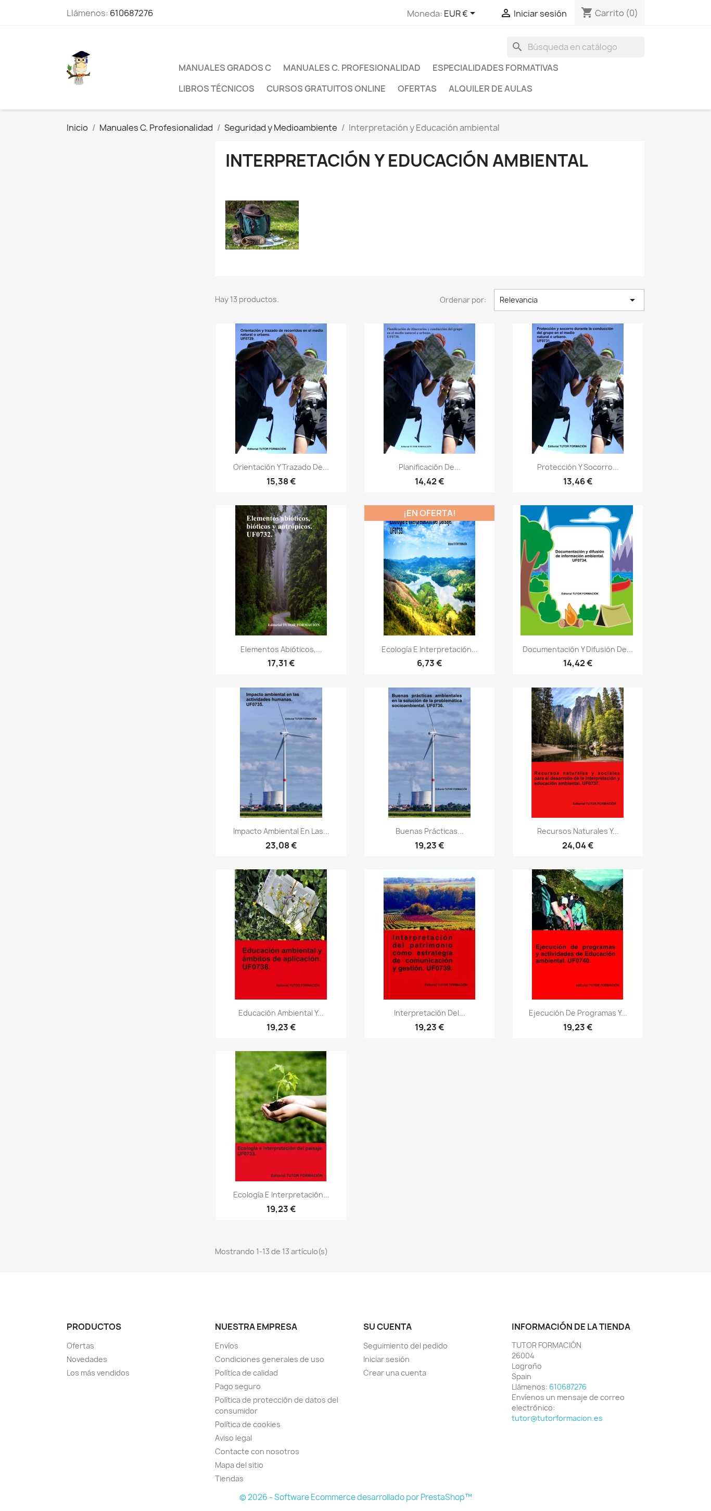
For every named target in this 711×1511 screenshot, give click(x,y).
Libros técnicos (217, 88)
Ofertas (417, 88)
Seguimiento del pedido (405, 1346)
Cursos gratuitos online (326, 88)
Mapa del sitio (239, 1465)
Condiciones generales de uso (269, 1359)
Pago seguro (238, 1386)
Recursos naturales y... (578, 831)
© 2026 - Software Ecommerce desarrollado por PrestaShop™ (355, 1497)
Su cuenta (387, 1326)
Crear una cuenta (394, 1373)
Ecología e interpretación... (430, 649)
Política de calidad (246, 1373)
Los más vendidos (98, 1373)
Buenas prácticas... (430, 831)
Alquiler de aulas (490, 88)
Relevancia (569, 300)
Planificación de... (430, 467)
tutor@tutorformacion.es (557, 1418)
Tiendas (229, 1478)
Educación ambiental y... (281, 1013)
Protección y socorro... (578, 467)
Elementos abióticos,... (281, 649)
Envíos (226, 1346)
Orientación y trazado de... (281, 467)
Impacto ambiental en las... (281, 831)
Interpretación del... (429, 1013)
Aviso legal (233, 1438)
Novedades (87, 1359)
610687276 (131, 13)
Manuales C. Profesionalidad (352, 67)
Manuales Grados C (225, 67)
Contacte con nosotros (257, 1451)
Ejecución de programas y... (578, 1013)
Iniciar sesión (386, 1359)
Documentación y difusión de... (578, 649)
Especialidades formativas (495, 67)
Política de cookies (248, 1424)
